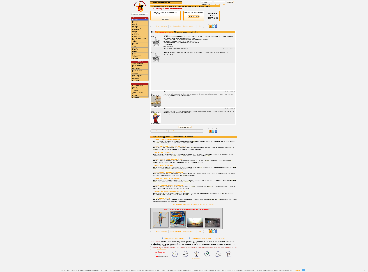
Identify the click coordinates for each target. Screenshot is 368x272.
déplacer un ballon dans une (168, 172)
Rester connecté (206, 4)
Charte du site (136, 94)
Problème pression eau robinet (167, 139)
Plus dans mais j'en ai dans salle (171, 191)
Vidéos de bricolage (137, 63)
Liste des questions (175, 26)
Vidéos (153, 6)
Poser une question (137, 85)
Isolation (134, 31)
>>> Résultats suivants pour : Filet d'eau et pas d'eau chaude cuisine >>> (193, 204)
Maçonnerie (135, 29)
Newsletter (135, 95)
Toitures (134, 41)
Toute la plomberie (184, 6)
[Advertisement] (198, 77)
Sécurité (134, 48)
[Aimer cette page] (215, 27)
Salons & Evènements (138, 77)
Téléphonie (135, 56)
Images (201, 6)
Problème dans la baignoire (167, 178)
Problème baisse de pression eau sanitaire (168, 159)
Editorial (134, 87)
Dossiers (134, 72)
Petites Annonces (137, 70)
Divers (134, 53)
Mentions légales (220, 238)
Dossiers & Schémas (164, 6)
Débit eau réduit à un (163, 152)
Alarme (134, 46)
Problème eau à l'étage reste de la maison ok (170, 146)
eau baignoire (162, 198)
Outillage (134, 51)
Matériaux (135, 45)
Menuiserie (135, 26)
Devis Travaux (136, 67)
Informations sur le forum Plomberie (173, 238)
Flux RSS (135, 89)
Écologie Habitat (136, 36)
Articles (207, 6)
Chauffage (135, 33)
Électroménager (136, 55)
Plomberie (135, 19)
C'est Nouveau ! (136, 68)
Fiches (174, 6)
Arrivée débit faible (163, 165)
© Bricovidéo (196, 258)
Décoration (135, 43)
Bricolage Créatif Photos (139, 38)
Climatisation (136, 34)
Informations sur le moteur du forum (200, 238)
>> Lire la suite (161, 249)
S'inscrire (217, 4)
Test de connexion (137, 92)
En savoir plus (296, 270)
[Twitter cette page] (213, 27)
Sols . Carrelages (137, 28)
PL (151, 94)
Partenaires (135, 97)
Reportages (135, 78)
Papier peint (135, 23)
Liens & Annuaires (137, 75)
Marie (152, 111)
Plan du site (135, 80)
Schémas (135, 73)
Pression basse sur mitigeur (168, 185)
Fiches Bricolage (137, 65)
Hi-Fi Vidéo (135, 50)
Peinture (134, 24)
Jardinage (135, 58)
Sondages (135, 90)
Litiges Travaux (136, 40)
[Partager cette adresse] (210, 27)
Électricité (135, 21)
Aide (223, 4)
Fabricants (194, 6)
